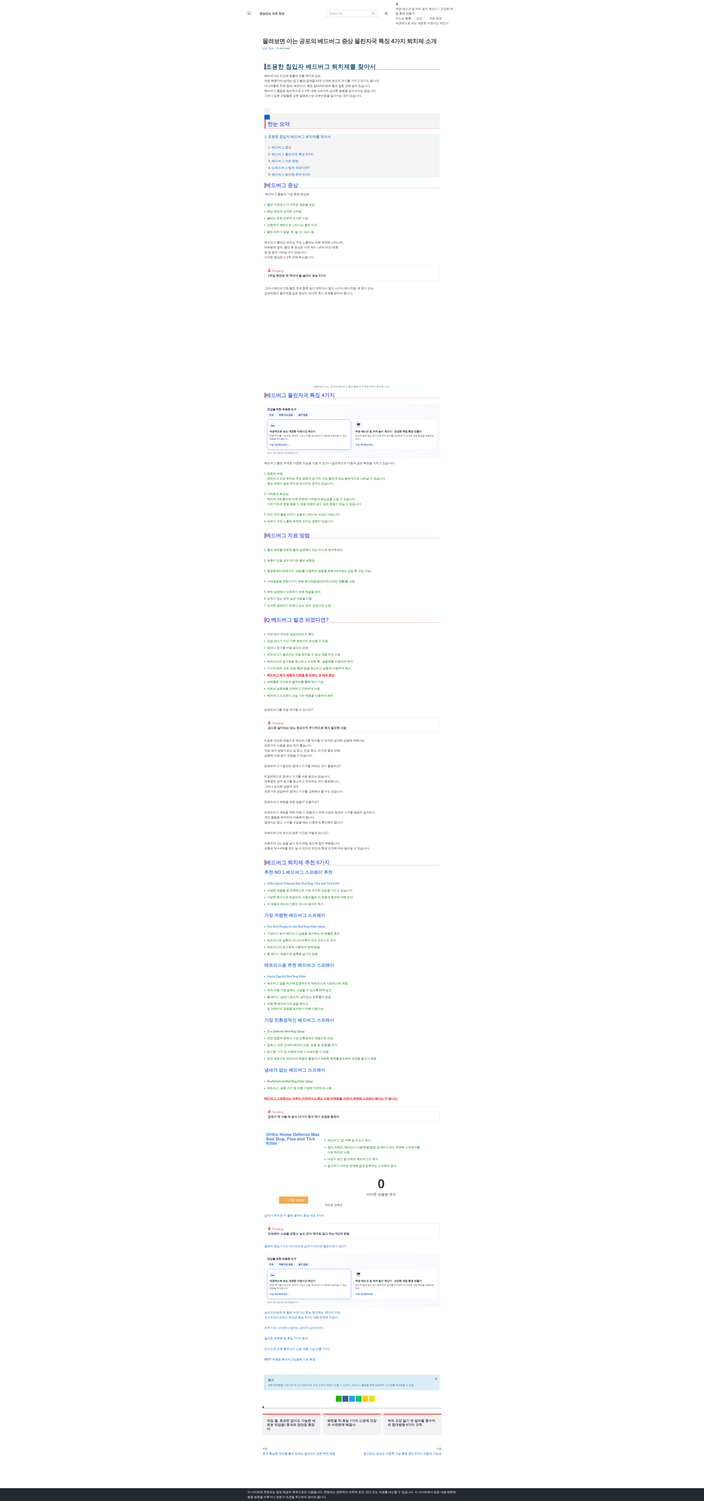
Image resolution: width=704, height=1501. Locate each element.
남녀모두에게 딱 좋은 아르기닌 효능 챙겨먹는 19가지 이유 (302, 1312)
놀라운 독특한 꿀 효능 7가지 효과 (286, 1338)
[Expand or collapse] (267, 117)
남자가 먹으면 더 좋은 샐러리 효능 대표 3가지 (294, 1215)
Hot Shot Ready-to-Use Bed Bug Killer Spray (296, 926)
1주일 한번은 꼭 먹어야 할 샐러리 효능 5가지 (297, 275)
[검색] (373, 13)
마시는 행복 (403, 18)
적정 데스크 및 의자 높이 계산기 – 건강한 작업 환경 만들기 (424, 11)
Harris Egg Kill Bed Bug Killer (286, 976)
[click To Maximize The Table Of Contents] (267, 110)
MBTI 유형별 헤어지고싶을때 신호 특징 (289, 1359)
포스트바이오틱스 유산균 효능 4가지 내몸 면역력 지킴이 (301, 1317)
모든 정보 (435, 18)
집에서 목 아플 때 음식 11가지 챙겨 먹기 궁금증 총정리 (303, 1116)
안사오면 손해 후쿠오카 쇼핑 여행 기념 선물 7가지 (297, 1348)
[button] (423, 18)
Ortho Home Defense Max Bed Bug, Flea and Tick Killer (303, 883)
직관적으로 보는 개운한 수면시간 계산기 (422, 23)
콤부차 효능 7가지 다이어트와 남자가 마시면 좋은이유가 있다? (305, 1246)
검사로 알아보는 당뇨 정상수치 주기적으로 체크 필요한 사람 (307, 727)
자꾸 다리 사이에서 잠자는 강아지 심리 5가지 (293, 1327)
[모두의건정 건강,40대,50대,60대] (250, 13)
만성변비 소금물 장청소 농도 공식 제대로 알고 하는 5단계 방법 (308, 1233)
